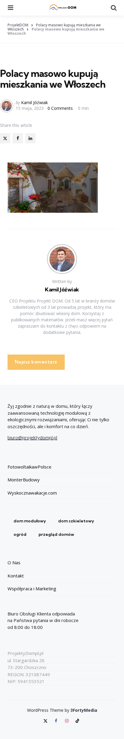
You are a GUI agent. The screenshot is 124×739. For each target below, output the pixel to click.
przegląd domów (56, 534)
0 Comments (61, 108)
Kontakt (16, 576)
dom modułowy (30, 521)
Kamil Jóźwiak (34, 102)
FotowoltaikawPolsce (29, 467)
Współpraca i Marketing (32, 588)
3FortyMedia (83, 710)
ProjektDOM (18, 25)
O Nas (14, 562)
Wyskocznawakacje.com (32, 493)
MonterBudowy (24, 480)
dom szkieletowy (76, 521)
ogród (20, 534)
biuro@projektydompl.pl (32, 437)
